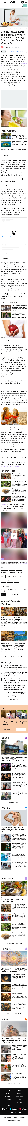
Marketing (9, 1117)
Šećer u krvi (4, 572)
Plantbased (3, 28)
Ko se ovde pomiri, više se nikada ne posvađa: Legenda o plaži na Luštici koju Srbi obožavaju (13, 687)
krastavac (14, 576)
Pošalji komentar (16, 594)
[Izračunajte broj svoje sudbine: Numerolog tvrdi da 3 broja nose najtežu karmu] (6, 988)
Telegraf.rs (4, 2)
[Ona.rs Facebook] (7, 1112)
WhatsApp (4, 466)
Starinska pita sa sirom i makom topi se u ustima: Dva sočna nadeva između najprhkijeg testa (14, 680)
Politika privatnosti (12, 1120)
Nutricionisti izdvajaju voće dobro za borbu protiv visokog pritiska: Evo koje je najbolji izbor (13, 694)
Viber (11, 466)
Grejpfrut (10, 580)
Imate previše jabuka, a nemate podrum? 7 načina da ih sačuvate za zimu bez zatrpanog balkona (14, 667)
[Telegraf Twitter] (12, 1112)
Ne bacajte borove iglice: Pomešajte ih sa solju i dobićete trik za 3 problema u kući (14, 673)
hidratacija (12, 572)
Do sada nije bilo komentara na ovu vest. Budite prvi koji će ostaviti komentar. (14, 590)
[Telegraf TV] (20, 1112)
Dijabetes (19, 572)
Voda (8, 576)
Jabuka (16, 580)
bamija (20, 576)
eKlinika (5, 808)
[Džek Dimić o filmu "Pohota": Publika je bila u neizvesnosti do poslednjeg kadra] (6, 796)
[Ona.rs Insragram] (16, 1112)
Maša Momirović (6, 47)
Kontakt (18, 1120)
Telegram (17, 466)
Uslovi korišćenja (23, 563)
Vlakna (3, 576)
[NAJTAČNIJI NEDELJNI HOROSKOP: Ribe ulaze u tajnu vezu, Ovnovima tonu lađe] (6, 978)
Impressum (14, 1117)
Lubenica (3, 580)
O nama (4, 1117)
